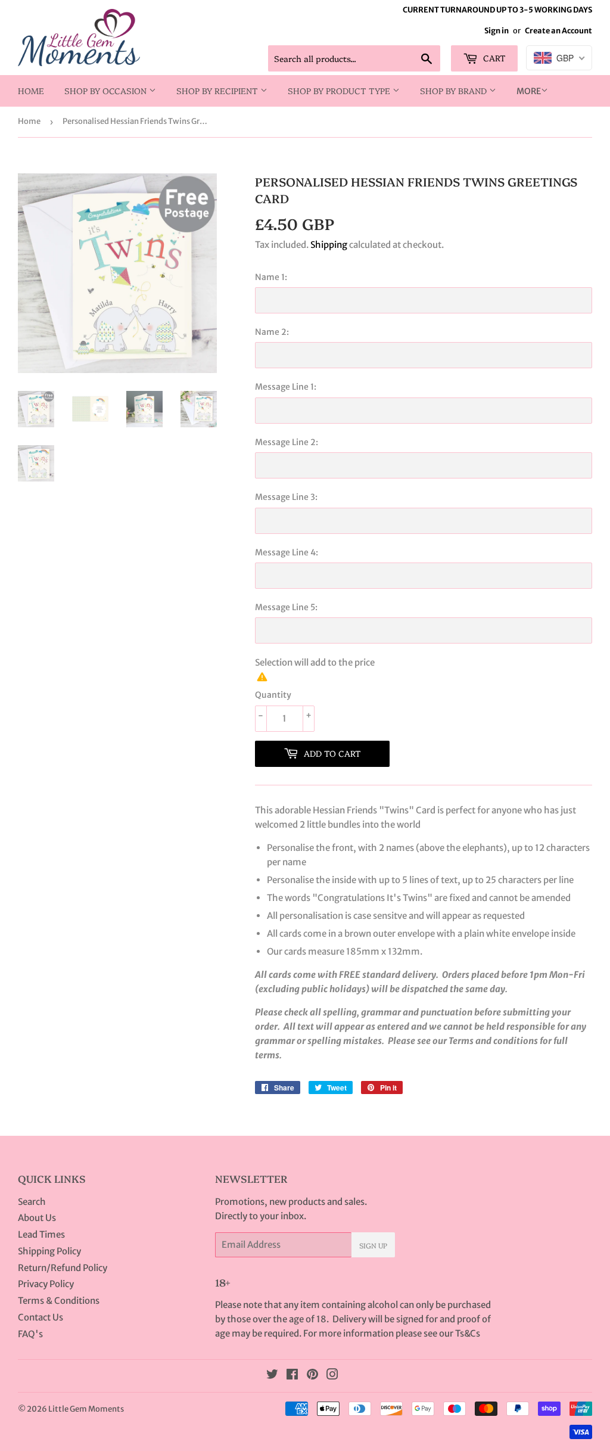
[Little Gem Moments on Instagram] (332, 1375)
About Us (37, 1217)
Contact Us (40, 1317)
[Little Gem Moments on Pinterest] (312, 1375)
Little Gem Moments (86, 1409)
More (528, 91)
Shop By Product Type (340, 91)
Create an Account (558, 30)
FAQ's (30, 1334)
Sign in (496, 30)
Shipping (328, 244)
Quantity (273, 694)
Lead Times (41, 1234)
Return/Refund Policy (62, 1267)
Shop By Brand (454, 91)
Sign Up (373, 1245)
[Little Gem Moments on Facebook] (292, 1375)
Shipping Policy (49, 1251)
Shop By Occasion (106, 91)
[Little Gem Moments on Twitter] (272, 1375)
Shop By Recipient (218, 91)
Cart (493, 58)
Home (31, 91)
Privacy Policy (46, 1284)
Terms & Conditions (58, 1300)
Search (32, 1201)
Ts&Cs (467, 1333)
